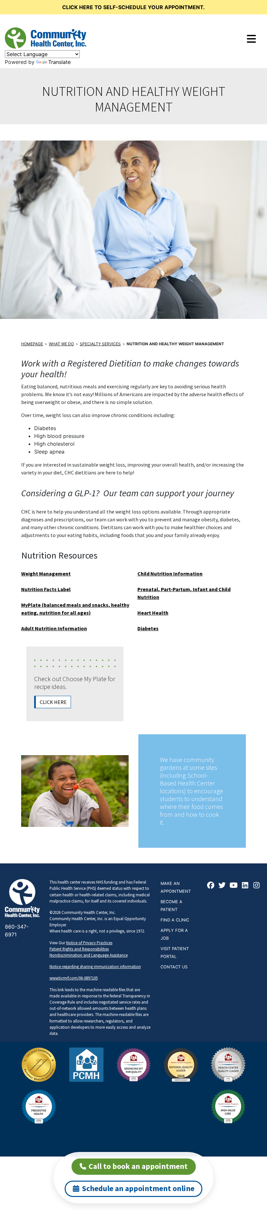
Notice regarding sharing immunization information (95, 966)
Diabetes (148, 628)
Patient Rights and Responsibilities (79, 948)
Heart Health (152, 612)
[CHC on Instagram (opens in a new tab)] (256, 886)
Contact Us (174, 966)
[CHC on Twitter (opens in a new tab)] (222, 886)
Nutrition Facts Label (46, 589)
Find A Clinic (175, 920)
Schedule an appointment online (138, 1188)
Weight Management (46, 573)
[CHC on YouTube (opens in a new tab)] (233, 886)
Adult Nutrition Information (54, 628)
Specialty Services (100, 343)
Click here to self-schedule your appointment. (133, 7)
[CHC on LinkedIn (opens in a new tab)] (245, 886)
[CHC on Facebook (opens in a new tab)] (211, 886)
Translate (59, 62)
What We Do (61, 343)
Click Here (53, 702)
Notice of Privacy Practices (89, 942)
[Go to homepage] (45, 38)
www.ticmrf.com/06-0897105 (73, 977)
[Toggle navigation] (251, 39)
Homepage (32, 343)
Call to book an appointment (138, 1166)
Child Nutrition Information (170, 573)
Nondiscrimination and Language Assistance (88, 955)
